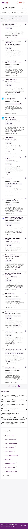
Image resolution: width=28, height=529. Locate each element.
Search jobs (3, 16)
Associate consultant (10, 467)
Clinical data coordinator (11, 443)
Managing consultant (10, 463)
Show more (15, 35)
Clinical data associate (10, 439)
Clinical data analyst (10, 435)
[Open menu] (25, 3)
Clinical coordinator (9, 447)
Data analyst (8, 459)
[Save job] (25, 24)
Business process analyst (11, 471)
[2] (19, 386)
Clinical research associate (11, 455)
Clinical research (9, 451)
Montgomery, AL (10, 16)
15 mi (23, 8)
